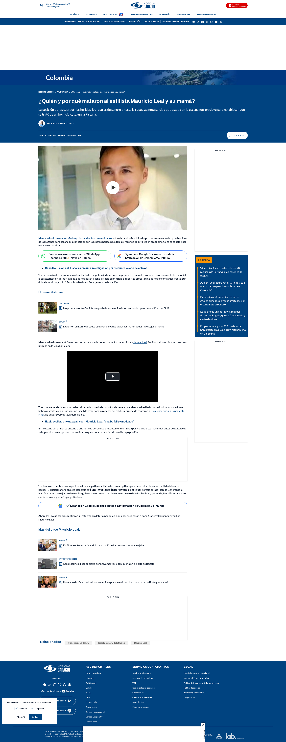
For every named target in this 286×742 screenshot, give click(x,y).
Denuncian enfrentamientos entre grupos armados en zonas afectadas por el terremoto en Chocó (222, 300)
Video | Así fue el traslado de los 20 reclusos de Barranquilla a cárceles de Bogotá (221, 271)
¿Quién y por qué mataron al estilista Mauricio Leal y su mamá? (98, 92)
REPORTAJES (183, 14)
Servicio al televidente (141, 673)
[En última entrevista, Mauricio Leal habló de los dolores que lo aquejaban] (47, 545)
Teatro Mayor (91, 707)
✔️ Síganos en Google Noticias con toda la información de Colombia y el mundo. (115, 505)
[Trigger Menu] (41, 5)
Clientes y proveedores (142, 697)
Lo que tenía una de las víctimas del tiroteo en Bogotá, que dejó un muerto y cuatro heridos (222, 315)
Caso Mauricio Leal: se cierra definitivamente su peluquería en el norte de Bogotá (108, 563)
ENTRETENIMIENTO (206, 14)
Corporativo (189, 697)
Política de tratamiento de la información (201, 683)
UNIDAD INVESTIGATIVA (141, 14)
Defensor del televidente (142, 678)
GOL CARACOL (110, 14)
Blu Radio (90, 678)
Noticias (23, 708)
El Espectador (92, 702)
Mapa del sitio (138, 702)
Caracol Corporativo (95, 717)
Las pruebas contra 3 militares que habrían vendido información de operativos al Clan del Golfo (116, 308)
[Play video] (112, 187)
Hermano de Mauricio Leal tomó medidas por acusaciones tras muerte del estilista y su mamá (115, 582)
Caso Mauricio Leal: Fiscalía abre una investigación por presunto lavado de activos (96, 268)
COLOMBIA (91, 14)
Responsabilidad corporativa (196, 678)
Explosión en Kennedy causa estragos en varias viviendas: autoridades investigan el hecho (114, 326)
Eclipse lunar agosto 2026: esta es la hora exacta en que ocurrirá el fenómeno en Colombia (223, 329)
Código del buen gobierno (143, 688)
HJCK (88, 692)
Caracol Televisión (93, 673)
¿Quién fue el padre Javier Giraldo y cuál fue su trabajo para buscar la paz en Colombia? (222, 286)
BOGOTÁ (63, 322)
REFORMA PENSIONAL (115, 21)
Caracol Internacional (95, 712)
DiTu (88, 697)
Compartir (237, 135)
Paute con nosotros (140, 707)
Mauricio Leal (140, 643)
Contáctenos (137, 692)
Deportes (40, 708)
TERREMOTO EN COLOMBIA (175, 21)
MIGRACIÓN (135, 21)
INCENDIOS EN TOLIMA (89, 21)
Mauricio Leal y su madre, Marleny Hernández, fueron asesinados (75, 238)
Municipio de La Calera (78, 643)
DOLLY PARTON (151, 21)
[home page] (143, 5)
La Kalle (89, 688)
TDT (134, 683)
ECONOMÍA (164, 14)
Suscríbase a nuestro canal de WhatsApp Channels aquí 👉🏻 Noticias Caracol (74, 255)
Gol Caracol (91, 683)
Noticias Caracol (46, 92)
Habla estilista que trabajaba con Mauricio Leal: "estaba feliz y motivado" (89, 421)
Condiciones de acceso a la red (197, 673)
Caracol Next (91, 721)
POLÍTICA (74, 14)
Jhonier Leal (140, 342)
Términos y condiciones (194, 692)
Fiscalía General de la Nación (111, 643)
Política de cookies (192, 688)
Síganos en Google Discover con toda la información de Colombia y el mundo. (149, 255)
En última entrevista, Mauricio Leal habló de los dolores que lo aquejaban (104, 545)
